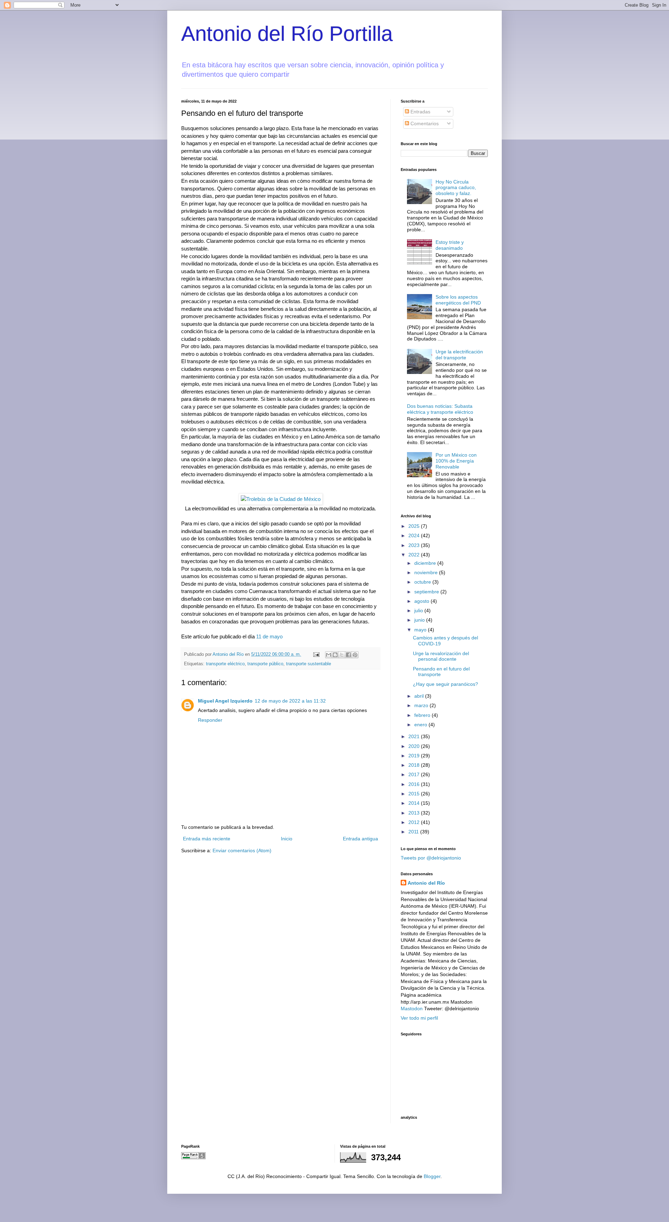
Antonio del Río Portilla (287, 33)
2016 (414, 784)
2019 (414, 755)
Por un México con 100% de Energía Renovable (456, 461)
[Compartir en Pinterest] (355, 654)
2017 (414, 774)
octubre (423, 582)
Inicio (286, 838)
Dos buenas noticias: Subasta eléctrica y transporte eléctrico (440, 409)
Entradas (419, 111)
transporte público (265, 663)
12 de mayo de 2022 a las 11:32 (290, 701)
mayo (421, 629)
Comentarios (424, 123)
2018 (414, 765)
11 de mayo (269, 636)
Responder (210, 720)
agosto (422, 601)
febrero (423, 715)
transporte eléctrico (225, 663)
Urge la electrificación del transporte (459, 354)
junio (420, 620)
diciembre (425, 563)
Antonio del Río (426, 883)
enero (421, 724)
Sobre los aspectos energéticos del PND (458, 300)
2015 (414, 793)
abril (419, 696)
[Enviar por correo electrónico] (328, 654)
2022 (414, 554)
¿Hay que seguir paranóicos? (445, 684)
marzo (422, 705)
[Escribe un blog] (335, 654)
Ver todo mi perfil (419, 1018)
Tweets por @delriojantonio (431, 858)
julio (419, 610)
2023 (414, 545)
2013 (414, 813)
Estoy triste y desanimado (450, 245)
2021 (414, 736)
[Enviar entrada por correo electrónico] (316, 654)
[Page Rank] (193, 1157)
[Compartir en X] (341, 654)
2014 (414, 803)
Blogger (432, 1176)
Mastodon (412, 1008)
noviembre (426, 572)
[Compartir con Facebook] (348, 654)
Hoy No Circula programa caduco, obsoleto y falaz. (456, 187)
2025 (414, 526)
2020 (414, 746)
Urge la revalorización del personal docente (441, 656)
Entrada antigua (360, 838)
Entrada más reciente (206, 838)
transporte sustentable (308, 663)
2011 (414, 831)
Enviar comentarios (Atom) (242, 850)
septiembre (427, 591)
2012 (414, 822)
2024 (414, 535)
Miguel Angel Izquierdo (225, 701)
